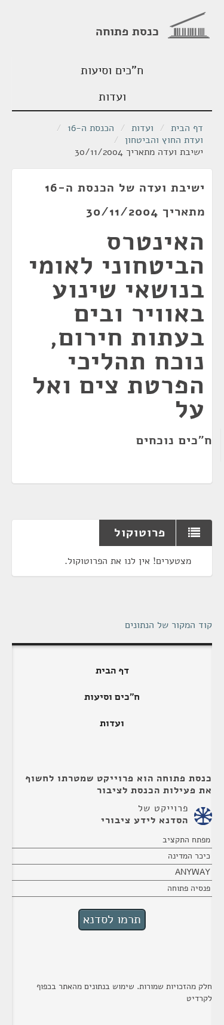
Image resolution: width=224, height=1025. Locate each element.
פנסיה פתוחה (188, 888)
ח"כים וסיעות (112, 70)
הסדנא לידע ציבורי (144, 820)
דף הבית (187, 128)
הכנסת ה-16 (90, 128)
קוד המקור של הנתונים (168, 625)
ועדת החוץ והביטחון (164, 140)
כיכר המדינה (189, 856)
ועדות (112, 97)
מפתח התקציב (186, 839)
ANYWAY (192, 872)
